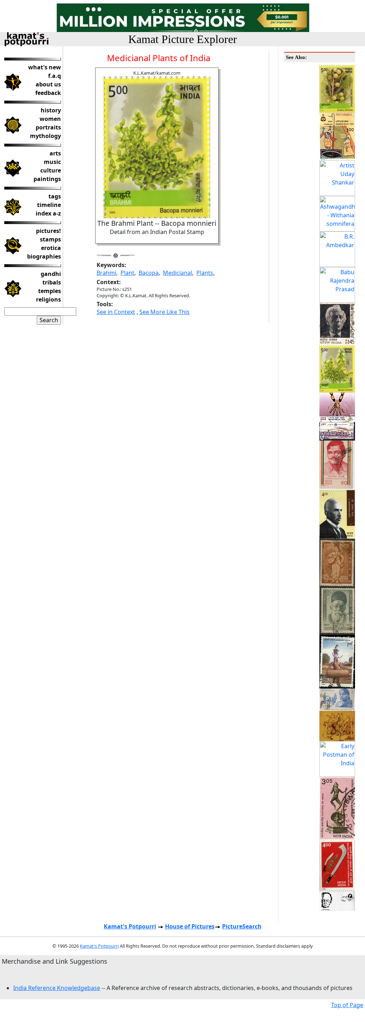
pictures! (48, 231)
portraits (48, 127)
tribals (51, 282)
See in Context (116, 312)
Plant (127, 273)
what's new (44, 67)
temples (49, 291)
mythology (45, 136)
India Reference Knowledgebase (56, 988)
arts (55, 153)
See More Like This (164, 312)
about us (48, 84)
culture (50, 170)
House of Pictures (190, 926)
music (52, 162)
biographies (44, 256)
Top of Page (347, 1005)
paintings (47, 179)
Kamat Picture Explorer (182, 39)
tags (54, 196)
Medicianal (177, 273)
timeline (49, 205)
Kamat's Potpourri (130, 926)
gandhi (51, 274)
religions (48, 299)
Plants (204, 273)
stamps (50, 239)
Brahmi (106, 273)
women (50, 119)
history (51, 110)
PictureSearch (242, 926)
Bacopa (149, 273)
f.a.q (54, 76)
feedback (48, 93)
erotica (51, 248)
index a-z (48, 213)
